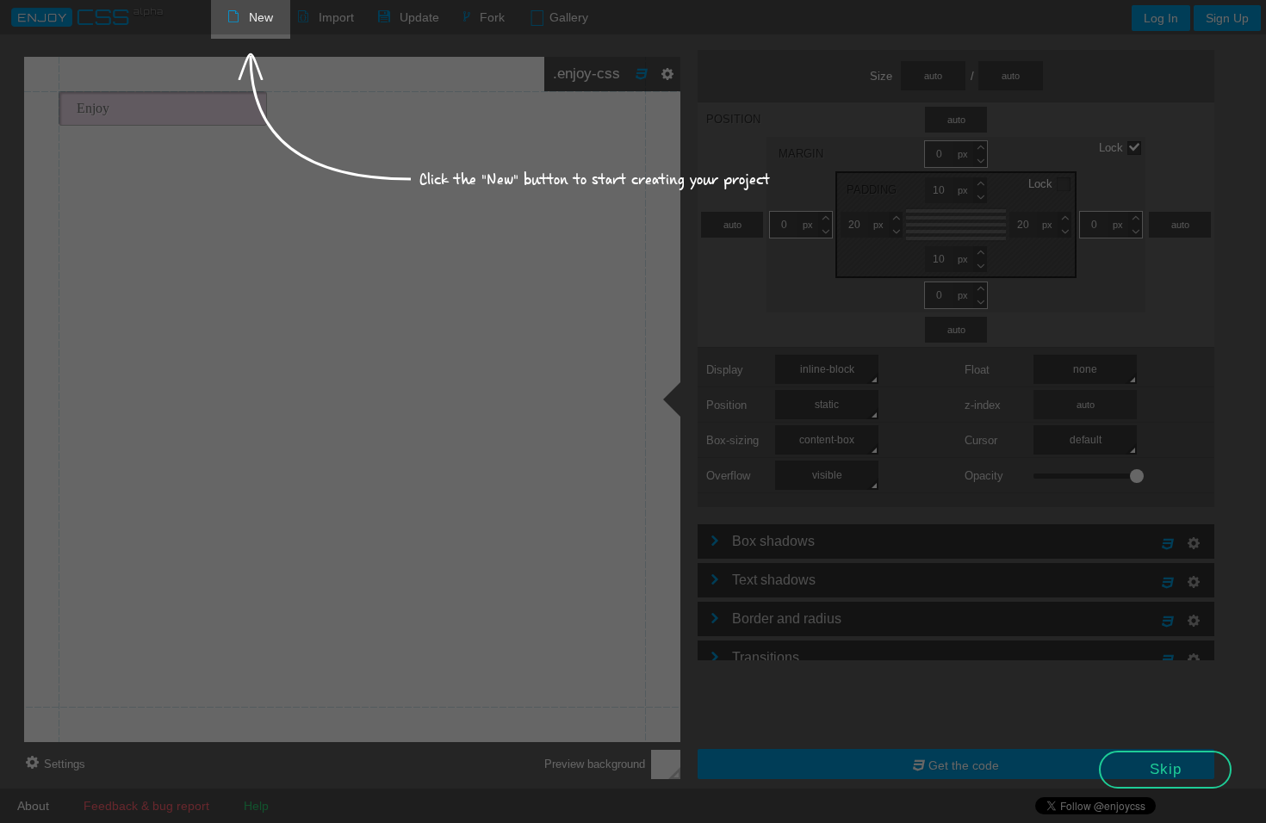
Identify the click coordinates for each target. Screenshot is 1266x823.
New (261, 17)
